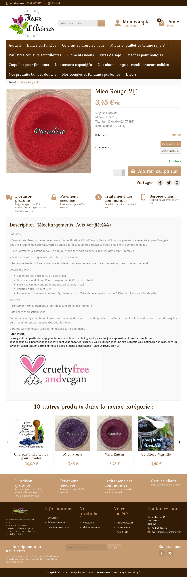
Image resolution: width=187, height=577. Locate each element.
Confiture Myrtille (156, 454)
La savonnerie (123, 527)
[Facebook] (162, 553)
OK (101, 23)
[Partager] (160, 183)
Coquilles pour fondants (29, 64)
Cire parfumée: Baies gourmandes (31, 456)
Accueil (15, 45)
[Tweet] (169, 183)
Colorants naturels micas (83, 45)
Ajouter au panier (158, 171)
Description (22, 224)
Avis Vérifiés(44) (93, 224)
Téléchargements (55, 224)
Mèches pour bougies (145, 55)
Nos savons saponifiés (73, 64)
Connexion (130, 26)
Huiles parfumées (41, 45)
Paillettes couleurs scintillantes (35, 55)
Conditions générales (58, 527)
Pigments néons (80, 55)
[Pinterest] (177, 183)
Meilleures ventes (91, 527)
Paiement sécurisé (56, 522)
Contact (56, 3)
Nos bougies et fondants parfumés (91, 74)
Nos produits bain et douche (32, 74)
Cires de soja (110, 55)
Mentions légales (125, 522)
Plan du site (122, 532)
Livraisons (53, 517)
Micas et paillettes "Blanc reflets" (137, 45)
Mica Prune (72, 454)
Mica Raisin (114, 454)
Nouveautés (88, 522)
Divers (131, 74)
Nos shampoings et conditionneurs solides (133, 64)
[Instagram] (170, 553)
